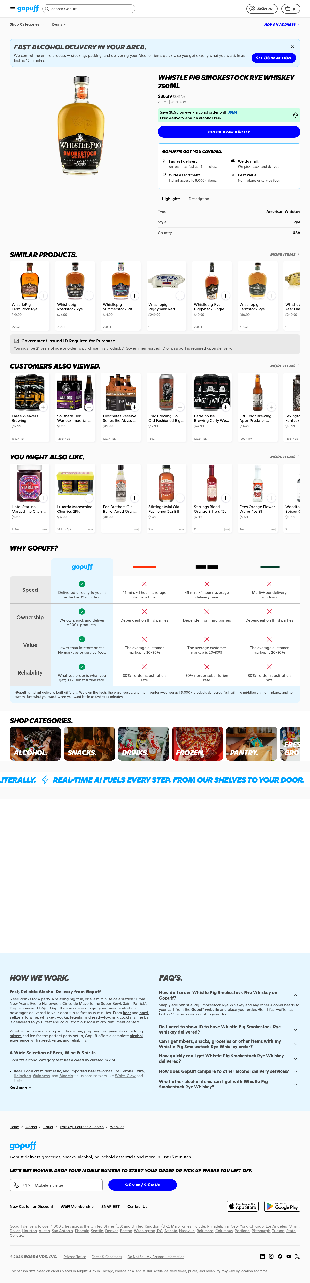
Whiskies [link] (117, 1127)
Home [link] (14, 1127)
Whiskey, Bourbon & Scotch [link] (82, 1127)
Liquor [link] (48, 1127)
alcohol (276, 1005)
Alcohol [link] (31, 1127)
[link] (28, 9)
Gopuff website (205, 1009)
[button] (290, 9)
